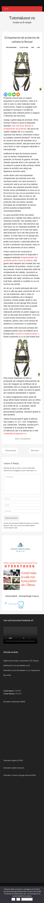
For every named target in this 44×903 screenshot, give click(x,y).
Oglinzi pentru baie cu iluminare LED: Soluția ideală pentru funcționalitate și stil (20, 663)
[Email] (14, 94)
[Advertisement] (22, 731)
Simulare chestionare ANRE (14, 702)
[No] (41, 895)
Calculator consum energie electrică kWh (19, 775)
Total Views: (8, 691)
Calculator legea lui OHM (13, 760)
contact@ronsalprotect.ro (14, 433)
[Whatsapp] (10, 94)
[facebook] (22, 2)
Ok (13, 899)
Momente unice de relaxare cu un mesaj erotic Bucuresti (21, 672)
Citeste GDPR (27, 899)
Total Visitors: (9, 694)
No (18, 899)
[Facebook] (5, 94)
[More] (18, 94)
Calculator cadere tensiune (13, 768)
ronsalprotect (26, 439)
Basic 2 (17, 439)
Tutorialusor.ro (22, 18)
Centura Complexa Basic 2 (27, 334)
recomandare (11, 47)
